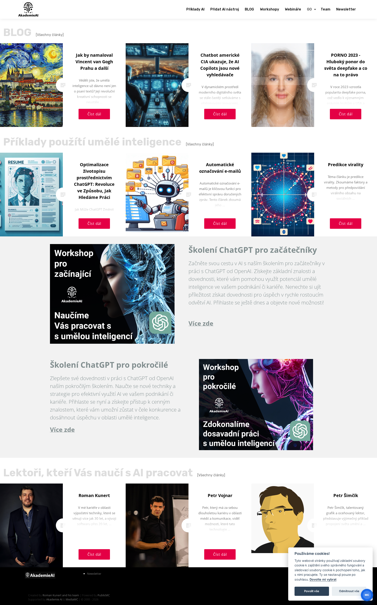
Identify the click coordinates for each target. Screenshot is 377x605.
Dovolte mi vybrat (323, 579)
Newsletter (94, 574)
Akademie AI (54, 599)
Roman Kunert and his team (61, 595)
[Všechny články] (50, 35)
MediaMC (72, 599)
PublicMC (104, 595)
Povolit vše (311, 591)
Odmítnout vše (349, 591)
